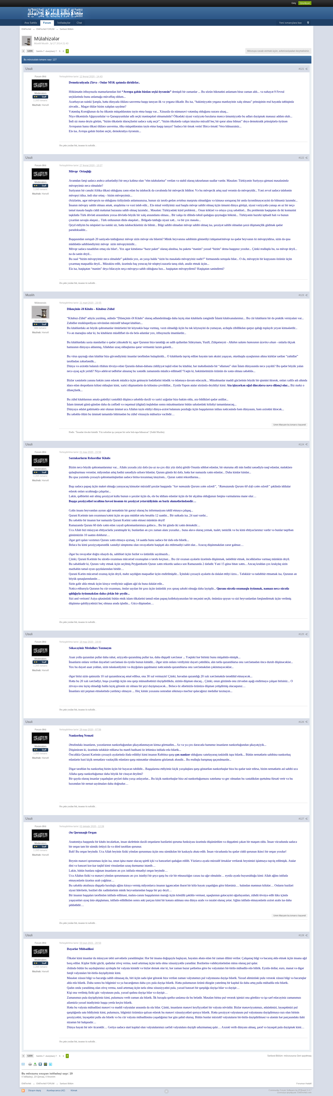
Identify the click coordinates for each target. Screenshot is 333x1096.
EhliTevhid (26, 1083)
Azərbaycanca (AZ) (56, 1090)
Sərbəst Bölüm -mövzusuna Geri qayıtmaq (289, 1055)
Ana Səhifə (30, 22)
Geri (30, 51)
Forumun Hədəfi (303, 1083)
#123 (302, 295)
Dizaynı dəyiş (34, 1090)
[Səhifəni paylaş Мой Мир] (45, 1064)
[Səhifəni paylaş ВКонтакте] (40, 1064)
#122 (302, 157)
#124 (302, 444)
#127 (302, 818)
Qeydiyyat (305, 3)
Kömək (74, 1090)
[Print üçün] (30, 1064)
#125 (302, 634)
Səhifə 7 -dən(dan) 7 (46, 51)
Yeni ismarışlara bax (290, 22)
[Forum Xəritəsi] (308, 23)
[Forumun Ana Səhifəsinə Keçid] (56, 12)
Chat (79, 22)
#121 (302, 69)
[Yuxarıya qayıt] (166, 1091)
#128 (302, 935)
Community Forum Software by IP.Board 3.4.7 (290, 1090)
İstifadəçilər (63, 22)
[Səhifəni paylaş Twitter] (50, 1064)
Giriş (294, 3)
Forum (47, 22)
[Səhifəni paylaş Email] (23, 1064)
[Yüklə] (35, 1064)
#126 (302, 722)
